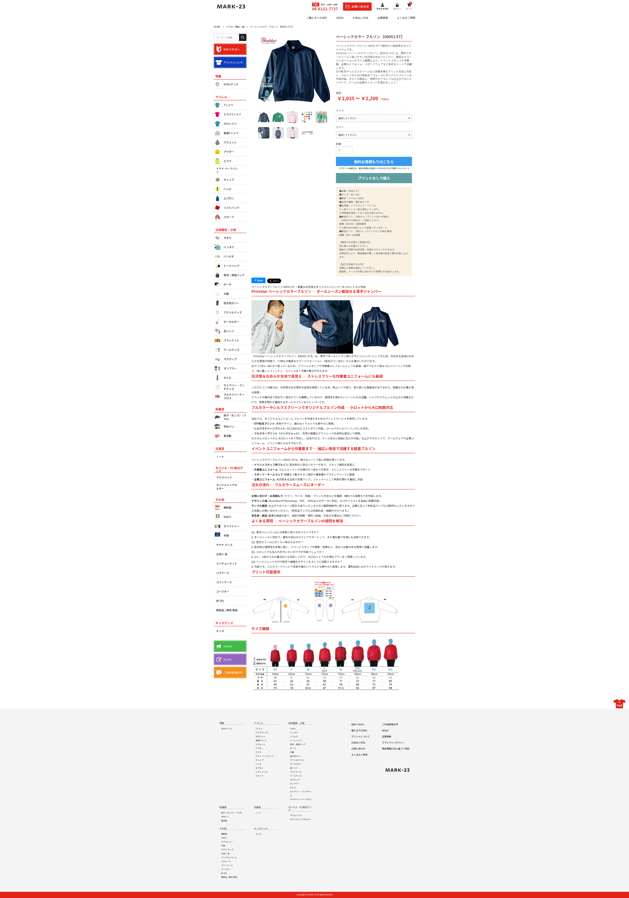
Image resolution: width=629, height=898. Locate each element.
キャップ (259, 760)
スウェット (260, 744)
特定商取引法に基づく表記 (396, 748)
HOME (217, 26)
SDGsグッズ (226, 728)
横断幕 (224, 833)
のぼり (224, 837)
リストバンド (261, 771)
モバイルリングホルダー (301, 819)
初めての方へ (358, 724)
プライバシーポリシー (393, 742)
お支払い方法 (360, 18)
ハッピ (258, 763)
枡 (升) (224, 873)
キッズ (258, 833)
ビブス (258, 752)
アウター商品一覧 (235, 26)
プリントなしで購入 (374, 178)
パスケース (226, 861)
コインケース (227, 865)
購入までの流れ (359, 730)
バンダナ (294, 732)
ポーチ (293, 748)
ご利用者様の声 (390, 724)
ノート (258, 812)
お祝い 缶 (225, 853)
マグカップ (295, 779)
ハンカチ (294, 736)
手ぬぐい (225, 816)
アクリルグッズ (297, 760)
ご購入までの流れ (316, 18)
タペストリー (227, 841)
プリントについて (360, 736)
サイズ (340, 110)
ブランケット (296, 771)
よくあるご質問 (406, 18)
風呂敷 (224, 820)
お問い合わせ (358, 748)
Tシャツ (259, 728)
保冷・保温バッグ (298, 744)
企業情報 (382, 18)
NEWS (340, 18)
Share (259, 280)
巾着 (292, 752)
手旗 (223, 845)
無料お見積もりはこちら (374, 161)
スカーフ (259, 775)
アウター (259, 748)
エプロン (259, 767)
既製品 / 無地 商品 (229, 877)
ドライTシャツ (262, 732)
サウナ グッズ (227, 849)
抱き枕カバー (296, 756)
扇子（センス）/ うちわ (231, 812)
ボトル (293, 787)
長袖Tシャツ (261, 740)
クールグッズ (296, 775)
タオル (293, 728)
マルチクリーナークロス (301, 799)
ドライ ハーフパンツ (265, 756)
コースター (226, 869)
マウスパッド (296, 815)
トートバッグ (296, 740)
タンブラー (295, 783)
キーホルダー (296, 763)
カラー (340, 127)
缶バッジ (294, 767)
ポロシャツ (260, 736)
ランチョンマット (229, 857)
